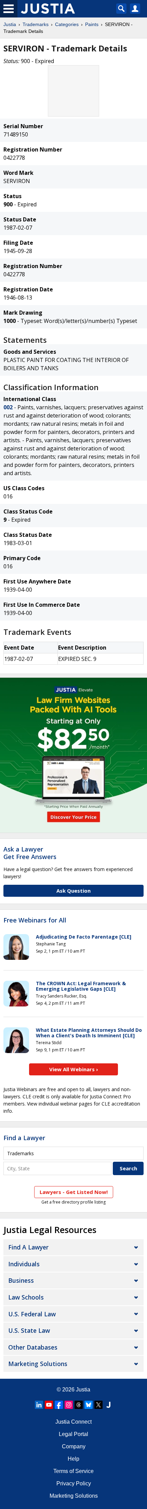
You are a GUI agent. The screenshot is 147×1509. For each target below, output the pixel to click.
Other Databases (32, 1347)
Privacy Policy (73, 1483)
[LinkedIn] (39, 1405)
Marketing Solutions (37, 1364)
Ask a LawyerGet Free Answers (29, 853)
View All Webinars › (73, 1069)
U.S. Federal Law (32, 1314)
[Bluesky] (88, 1405)
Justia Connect (73, 1422)
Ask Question (73, 890)
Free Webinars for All (34, 920)
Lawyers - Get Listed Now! (74, 1191)
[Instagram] (69, 1405)
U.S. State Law (29, 1330)
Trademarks (36, 24)
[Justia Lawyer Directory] (108, 1405)
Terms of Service (73, 1471)
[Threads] (79, 1405)
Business (21, 1280)
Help (73, 1459)
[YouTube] (49, 1405)
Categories (67, 24)
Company (73, 1446)
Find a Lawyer (24, 1138)
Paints (91, 24)
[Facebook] (59, 1405)
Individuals (24, 1264)
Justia (9, 24)
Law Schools (26, 1297)
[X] (98, 1405)
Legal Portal (73, 1434)
